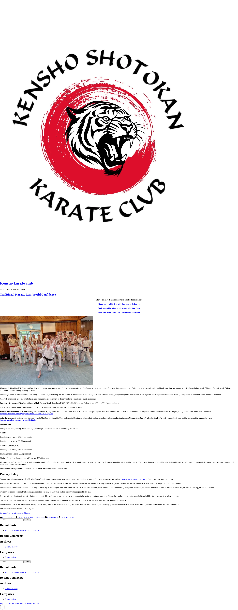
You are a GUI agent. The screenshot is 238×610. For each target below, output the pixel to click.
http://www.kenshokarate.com (133, 479)
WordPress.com (33, 603)
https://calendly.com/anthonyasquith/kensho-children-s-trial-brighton (26, 414)
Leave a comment (67, 517)
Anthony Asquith (8, 517)
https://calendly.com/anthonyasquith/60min (18, 420)
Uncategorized (53, 517)
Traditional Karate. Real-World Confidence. (28, 294)
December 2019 (11, 547)
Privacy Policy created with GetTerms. (15, 513)
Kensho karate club (16, 283)
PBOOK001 (5, 603)
